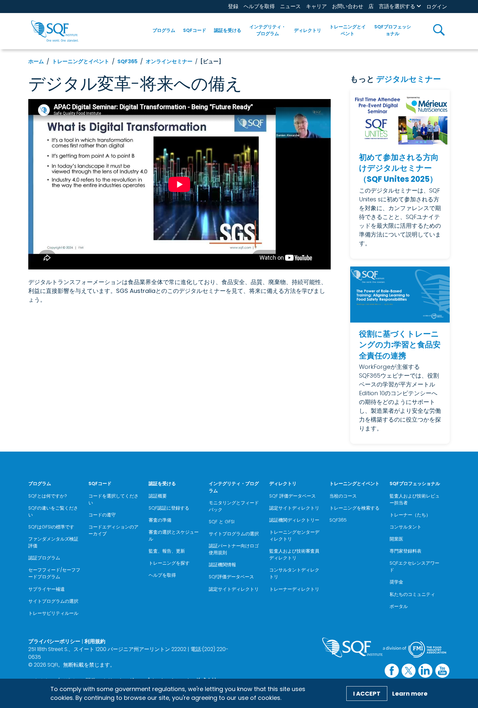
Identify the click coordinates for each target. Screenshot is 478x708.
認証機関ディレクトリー (294, 520)
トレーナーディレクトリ (294, 589)
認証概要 (158, 496)
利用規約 (95, 641)
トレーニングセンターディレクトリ (294, 535)
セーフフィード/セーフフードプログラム (54, 573)
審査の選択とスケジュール (174, 535)
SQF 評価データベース (292, 496)
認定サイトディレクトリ (234, 589)
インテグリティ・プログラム (267, 30)
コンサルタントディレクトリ (294, 573)
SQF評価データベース (231, 576)
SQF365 (127, 61)
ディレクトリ (307, 30)
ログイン (436, 6)
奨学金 (396, 582)
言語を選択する (397, 6)
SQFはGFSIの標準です (51, 527)
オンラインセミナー (169, 61)
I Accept (366, 693)
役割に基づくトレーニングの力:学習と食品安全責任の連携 (400, 344)
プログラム (164, 30)
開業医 (396, 539)
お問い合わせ (347, 6)
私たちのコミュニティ (412, 594)
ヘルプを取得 (259, 6)
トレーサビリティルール (53, 613)
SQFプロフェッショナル (392, 30)
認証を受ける (227, 30)
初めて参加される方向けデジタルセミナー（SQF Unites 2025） (399, 168)
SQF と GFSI (221, 521)
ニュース (290, 6)
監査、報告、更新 (167, 551)
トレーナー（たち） (410, 515)
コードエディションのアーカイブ (113, 530)
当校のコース (343, 496)
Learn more (410, 693)
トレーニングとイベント (347, 30)
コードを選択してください (113, 499)
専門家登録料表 (405, 551)
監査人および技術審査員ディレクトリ (294, 554)
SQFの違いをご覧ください (53, 511)
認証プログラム (44, 558)
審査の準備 (160, 520)
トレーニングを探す (169, 563)
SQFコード (194, 30)
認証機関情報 (222, 564)
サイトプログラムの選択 (53, 601)
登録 (233, 6)
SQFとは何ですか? (47, 496)
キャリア (316, 6)
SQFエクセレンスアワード (414, 566)
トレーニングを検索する (354, 508)
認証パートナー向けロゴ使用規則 (234, 549)
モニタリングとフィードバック (234, 506)
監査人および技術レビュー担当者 (415, 499)
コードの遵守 (102, 515)
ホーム (36, 61)
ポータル (399, 606)
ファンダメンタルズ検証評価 (53, 542)
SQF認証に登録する (169, 508)
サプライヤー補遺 (46, 589)
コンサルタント (405, 527)
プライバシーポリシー (54, 641)
